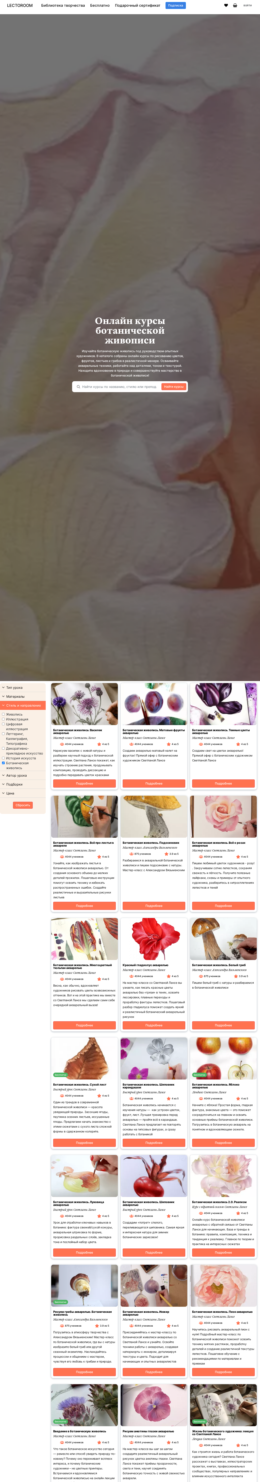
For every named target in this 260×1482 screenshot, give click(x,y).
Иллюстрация (17, 719)
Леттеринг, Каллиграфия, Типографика (17, 739)
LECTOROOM (20, 5)
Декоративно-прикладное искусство (24, 750)
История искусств (21, 758)
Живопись (14, 714)
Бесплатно (100, 5)
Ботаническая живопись (17, 765)
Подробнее (84, 783)
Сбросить (23, 805)
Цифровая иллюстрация (17, 726)
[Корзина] (235, 5)
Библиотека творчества (63, 5)
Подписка (175, 5)
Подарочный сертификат (137, 5)
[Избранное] (226, 5)
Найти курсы (174, 387)
